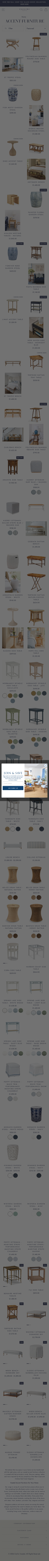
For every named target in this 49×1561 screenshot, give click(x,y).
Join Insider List (13, 788)
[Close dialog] (45, 765)
